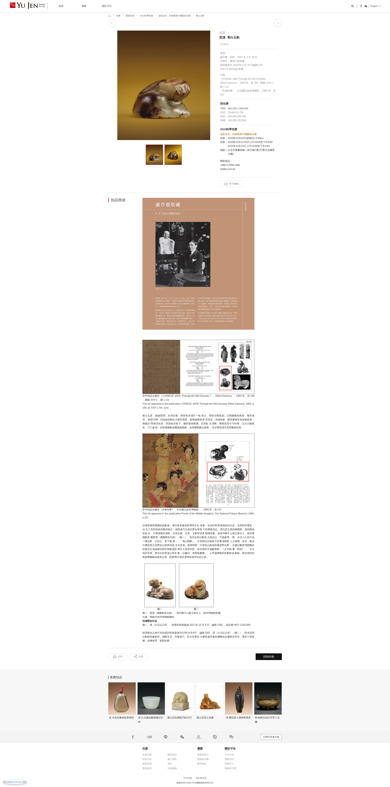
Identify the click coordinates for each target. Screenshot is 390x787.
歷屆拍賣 (130, 15)
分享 (140, 656)
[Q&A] (231, 737)
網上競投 (172, 759)
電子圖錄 (234, 183)
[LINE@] (166, 737)
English (374, 6)
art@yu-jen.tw (227, 169)
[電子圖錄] (215, 737)
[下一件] (278, 23)
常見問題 (188, 778)
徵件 (170, 763)
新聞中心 (229, 763)
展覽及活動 (203, 759)
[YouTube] (149, 737)
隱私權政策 (201, 778)
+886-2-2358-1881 (230, 165)
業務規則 (147, 768)
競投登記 (172, 754)
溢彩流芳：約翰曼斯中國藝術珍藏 (174, 15)
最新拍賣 (147, 754)
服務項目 (229, 759)
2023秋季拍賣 (146, 15)
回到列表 (268, 656)
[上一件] (112, 23)
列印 (120, 656)
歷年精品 (201, 763)
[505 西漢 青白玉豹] (154, 155)
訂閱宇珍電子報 (271, 737)
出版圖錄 (172, 768)
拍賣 (118, 15)
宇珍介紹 (229, 754)
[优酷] (198, 737)
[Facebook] (360, 6)
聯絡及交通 (230, 768)
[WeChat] (365, 6)
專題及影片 (203, 754)
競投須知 (147, 759)
